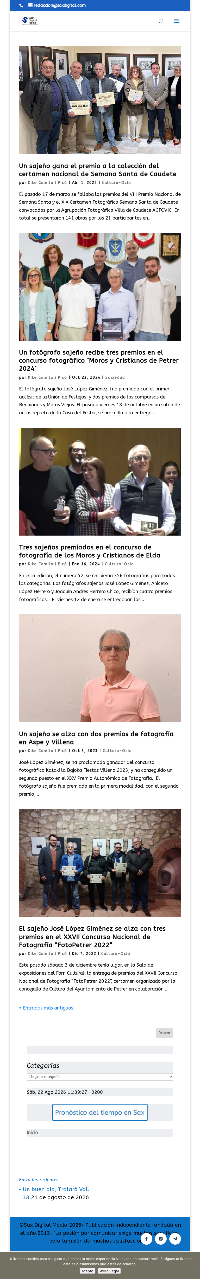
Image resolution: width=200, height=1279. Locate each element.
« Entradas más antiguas (46, 1008)
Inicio (32, 1132)
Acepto (87, 1271)
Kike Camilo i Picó (47, 183)
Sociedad (115, 377)
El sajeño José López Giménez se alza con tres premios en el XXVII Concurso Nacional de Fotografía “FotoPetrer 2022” (92, 936)
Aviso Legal (109, 1271)
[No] (193, 1265)
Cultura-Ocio (116, 183)
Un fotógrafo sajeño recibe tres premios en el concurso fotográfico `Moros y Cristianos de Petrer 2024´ (99, 360)
